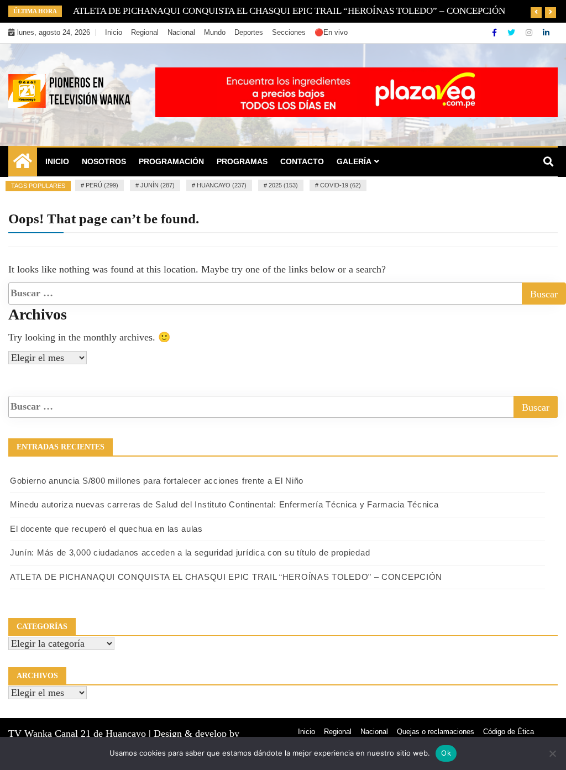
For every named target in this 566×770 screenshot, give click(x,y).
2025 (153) (283, 185)
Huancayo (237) (222, 185)
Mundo (215, 32)
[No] (552, 753)
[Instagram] (530, 32)
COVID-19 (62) (340, 185)
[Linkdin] (546, 32)
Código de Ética (508, 731)
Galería (354, 161)
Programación (171, 161)
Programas (242, 161)
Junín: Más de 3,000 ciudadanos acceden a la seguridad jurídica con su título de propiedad (190, 552)
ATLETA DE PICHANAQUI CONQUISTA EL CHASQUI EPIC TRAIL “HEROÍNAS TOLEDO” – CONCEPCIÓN (226, 577)
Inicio (113, 32)
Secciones (289, 32)
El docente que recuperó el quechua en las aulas (106, 528)
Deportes (248, 32)
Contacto (302, 161)
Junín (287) (157, 185)
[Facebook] (495, 32)
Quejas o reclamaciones (435, 731)
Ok (446, 752)
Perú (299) (102, 185)
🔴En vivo (331, 32)
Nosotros (104, 161)
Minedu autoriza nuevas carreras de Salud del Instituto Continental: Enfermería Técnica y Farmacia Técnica (224, 504)
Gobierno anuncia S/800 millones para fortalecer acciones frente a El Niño (156, 480)
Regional (145, 32)
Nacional (181, 32)
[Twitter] (512, 32)
